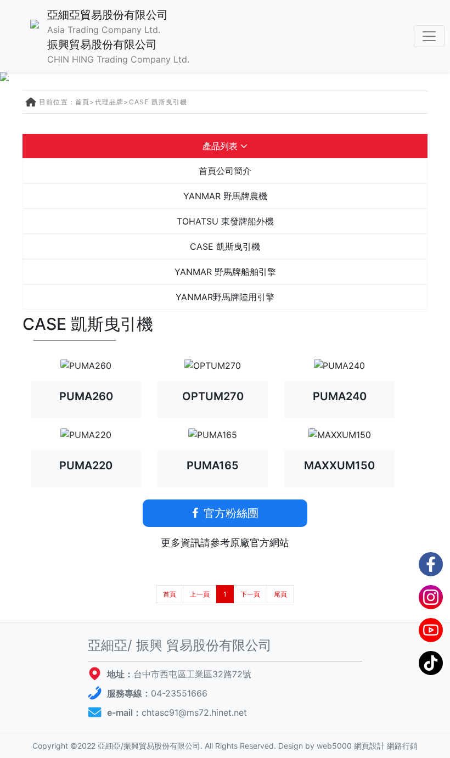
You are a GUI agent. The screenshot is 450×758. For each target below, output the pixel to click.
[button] (12, 77)
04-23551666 (179, 693)
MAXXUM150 (339, 465)
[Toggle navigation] (429, 36)
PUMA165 (213, 465)
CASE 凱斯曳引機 (158, 102)
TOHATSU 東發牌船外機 (225, 221)
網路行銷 (402, 745)
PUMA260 (86, 396)
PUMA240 (340, 396)
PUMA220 (86, 465)
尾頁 (280, 594)
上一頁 (200, 594)
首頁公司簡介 (225, 170)
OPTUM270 (213, 396)
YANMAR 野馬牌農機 (225, 195)
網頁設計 (369, 745)
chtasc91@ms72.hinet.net (194, 712)
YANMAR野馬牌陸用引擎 (225, 296)
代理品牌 (109, 102)
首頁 (82, 102)
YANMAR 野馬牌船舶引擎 (225, 271)
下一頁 (250, 594)
